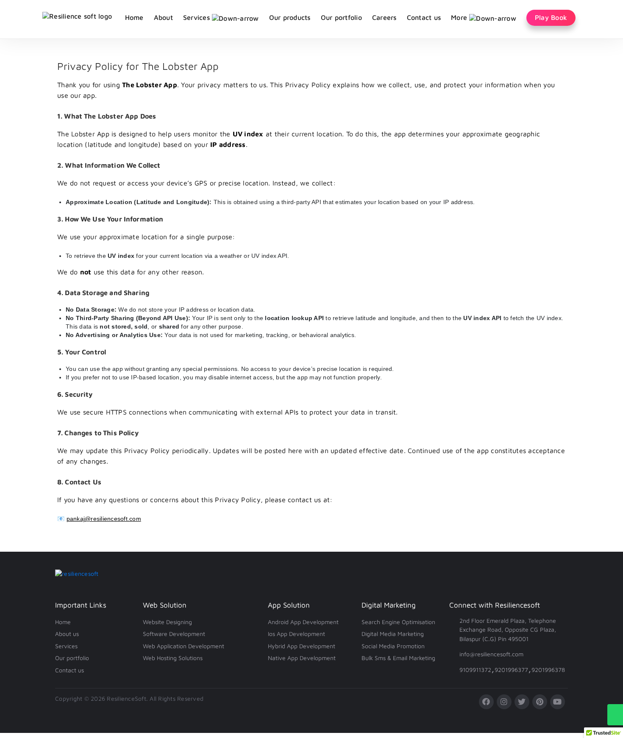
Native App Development (302, 657)
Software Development (174, 633)
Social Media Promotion (393, 646)
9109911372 (475, 669)
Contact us (424, 17)
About (163, 17)
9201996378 (548, 669)
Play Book (551, 17)
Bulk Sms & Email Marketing (398, 657)
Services (66, 646)
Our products (290, 17)
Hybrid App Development (301, 646)
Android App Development (303, 621)
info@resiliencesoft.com (491, 654)
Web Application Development (183, 646)
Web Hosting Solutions (173, 657)
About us (67, 633)
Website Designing (167, 621)
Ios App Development (296, 633)
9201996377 (511, 669)
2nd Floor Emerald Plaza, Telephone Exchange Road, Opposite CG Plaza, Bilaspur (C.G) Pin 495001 (507, 629)
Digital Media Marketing (393, 633)
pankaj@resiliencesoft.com (104, 518)
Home (134, 17)
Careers (384, 17)
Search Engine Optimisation (398, 621)
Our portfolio (341, 17)
